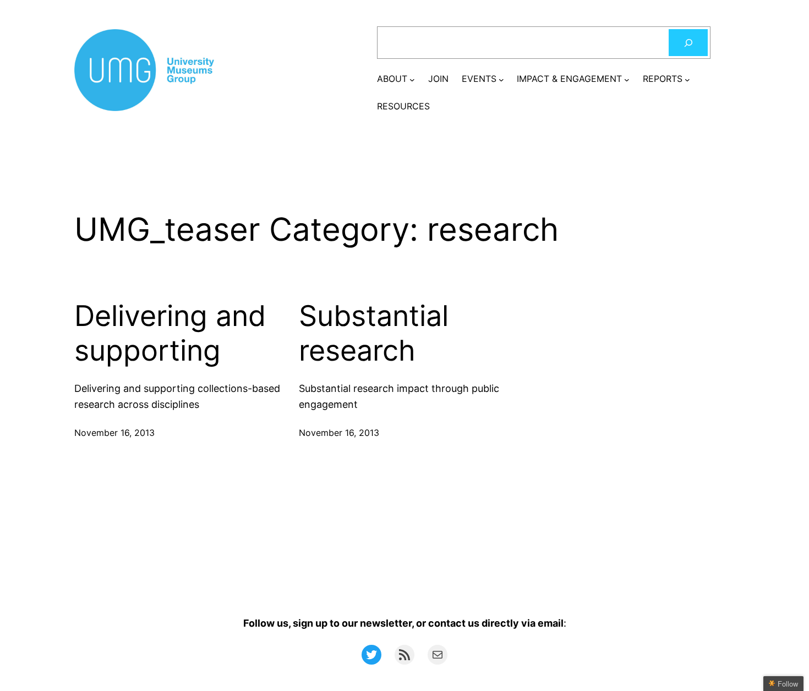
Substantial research (374, 333)
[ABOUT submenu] (412, 79)
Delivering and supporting (170, 333)
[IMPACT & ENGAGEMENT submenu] (627, 79)
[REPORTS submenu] (687, 79)
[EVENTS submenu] (501, 79)
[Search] (688, 42)
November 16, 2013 (114, 432)
